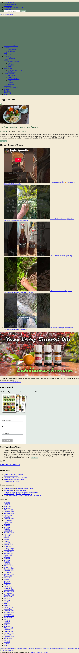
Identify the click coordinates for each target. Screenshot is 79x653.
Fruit (5, 53)
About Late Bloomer (10, 4)
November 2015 (9, 571)
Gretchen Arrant (9, 494)
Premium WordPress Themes (38, 652)
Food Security (12, 72)
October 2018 (8, 520)
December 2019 (9, 511)
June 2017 (7, 538)
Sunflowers (11, 58)
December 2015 (9, 569)
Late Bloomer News (10, 2)
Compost (10, 82)
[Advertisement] (39, 29)
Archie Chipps (8, 490)
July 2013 (7, 619)
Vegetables (7, 47)
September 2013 (9, 616)
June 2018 (7, 525)
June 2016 (7, 558)
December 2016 (9, 548)
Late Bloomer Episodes (11, 46)
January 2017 (8, 546)
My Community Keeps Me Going (14, 479)
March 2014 (7, 605)
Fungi (9, 77)
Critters (6, 60)
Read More (3, 141)
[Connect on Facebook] (39, 648)
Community (7, 86)
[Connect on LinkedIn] (71, 648)
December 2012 (9, 631)
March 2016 (7, 564)
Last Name (5, 433)
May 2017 (7, 539)
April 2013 (7, 624)
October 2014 (8, 593)
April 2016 (7, 562)
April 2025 (7, 503)
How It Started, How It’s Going (13, 474)
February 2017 (8, 544)
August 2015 (8, 576)
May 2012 (7, 643)
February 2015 (8, 586)
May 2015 (7, 581)
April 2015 (7, 583)
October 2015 (8, 572)
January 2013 (8, 630)
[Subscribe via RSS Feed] (8, 648)
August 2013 (8, 617)
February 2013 (8, 628)
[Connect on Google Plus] (55, 648)
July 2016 (7, 557)
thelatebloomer (4, 131)
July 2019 (7, 517)
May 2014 (7, 602)
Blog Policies (8, 9)
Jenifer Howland (9, 488)
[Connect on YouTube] (7, 650)
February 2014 (8, 607)
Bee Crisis (7, 91)
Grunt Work (11, 75)
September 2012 (9, 636)
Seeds (9, 80)
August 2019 (8, 515)
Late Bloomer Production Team (13, 7)
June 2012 (7, 642)
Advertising (7, 93)
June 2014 (7, 600)
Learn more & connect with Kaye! (10, 382)
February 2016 (8, 565)
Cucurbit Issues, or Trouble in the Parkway (25, 492)
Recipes (6, 89)
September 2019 (9, 513)
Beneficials (11, 65)
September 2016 (9, 553)
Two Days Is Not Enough (24, 494)
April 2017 (7, 541)
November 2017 (9, 532)
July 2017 (7, 536)
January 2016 (8, 567)
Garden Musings (13, 87)
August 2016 (8, 555)
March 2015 (7, 584)
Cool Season (11, 51)
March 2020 (7, 508)
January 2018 (8, 531)
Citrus (9, 54)
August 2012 (8, 638)
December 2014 (9, 590)
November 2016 (9, 550)
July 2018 (7, 524)
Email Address (12, 420)
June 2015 (7, 579)
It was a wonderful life (11, 476)
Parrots (10, 63)
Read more (34, 457)
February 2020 (8, 510)
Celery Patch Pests (20, 490)
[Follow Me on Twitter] (24, 648)
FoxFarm (6, 492)
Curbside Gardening (14, 79)
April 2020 (7, 506)
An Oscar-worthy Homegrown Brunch (19, 127)
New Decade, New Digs (11, 481)
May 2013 (7, 623)
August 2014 (8, 597)
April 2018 (7, 529)
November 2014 (9, 591)
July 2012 (7, 640)
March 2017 (7, 543)
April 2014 (7, 603)
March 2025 (7, 505)
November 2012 (9, 633)
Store (5, 94)
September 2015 (9, 574)
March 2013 (7, 626)
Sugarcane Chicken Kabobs (24, 488)
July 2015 (7, 577)
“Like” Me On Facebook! (10, 465)
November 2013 (9, 612)
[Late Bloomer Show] (7, 14)
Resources (11, 84)
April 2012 (7, 645)
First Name (5, 427)
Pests (9, 67)
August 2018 (8, 522)
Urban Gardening (9, 73)
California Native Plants (15, 70)
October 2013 (8, 614)
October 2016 (8, 551)
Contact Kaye (8, 6)
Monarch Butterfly (13, 61)
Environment (8, 68)
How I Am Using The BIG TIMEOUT (16, 477)
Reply (24, 131)
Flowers (6, 56)
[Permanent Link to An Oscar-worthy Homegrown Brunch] (14, 123)
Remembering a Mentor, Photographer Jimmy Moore (25, 495)
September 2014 (9, 595)
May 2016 (7, 560)
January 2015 (8, 588)
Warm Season (12, 49)
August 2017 (8, 534)
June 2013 (7, 621)
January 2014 (8, 609)
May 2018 (7, 527)
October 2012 (8, 635)
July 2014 (7, 598)
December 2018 (9, 518)
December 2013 (9, 610)
